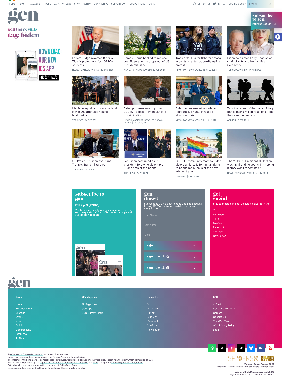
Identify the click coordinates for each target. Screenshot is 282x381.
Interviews (22, 333)
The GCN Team (221, 321)
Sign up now (155, 246)
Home (12, 4)
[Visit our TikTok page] (209, 4)
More (152, 4)
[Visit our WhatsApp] (194, 4)
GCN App (87, 308)
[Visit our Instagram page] (204, 4)
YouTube (152, 325)
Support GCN (118, 4)
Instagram (218, 214)
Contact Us (219, 316)
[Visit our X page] (199, 4)
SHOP (77, 4)
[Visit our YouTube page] (224, 4)
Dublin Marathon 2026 (58, 4)
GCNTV (87, 4)
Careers (217, 312)
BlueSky (217, 223)
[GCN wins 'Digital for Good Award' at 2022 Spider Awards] (243, 359)
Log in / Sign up (237, 4)
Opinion (20, 325)
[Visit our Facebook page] (219, 4)
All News (21, 338)
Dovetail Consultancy (49, 368)
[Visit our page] (212, 348)
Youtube (218, 231)
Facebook (218, 227)
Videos (20, 321)
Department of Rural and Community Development (64, 362)
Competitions (137, 4)
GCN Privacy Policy (223, 325)
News (22, 4)
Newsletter (219, 235)
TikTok (216, 218)
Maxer (84, 368)
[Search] (270, 4)
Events (20, 316)
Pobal (95, 362)
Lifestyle (20, 312)
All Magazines (89, 304)
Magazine (35, 4)
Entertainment (24, 308)
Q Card (217, 304)
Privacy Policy (59, 357)
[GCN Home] (23, 16)
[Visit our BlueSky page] (214, 4)
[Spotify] (37, 65)
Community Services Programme (127, 362)
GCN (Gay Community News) (26, 354)
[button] (278, 37)
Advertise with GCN (224, 308)
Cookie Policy (77, 357)
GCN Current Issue (92, 312)
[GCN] (19, 286)
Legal (216, 329)
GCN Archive (101, 4)
